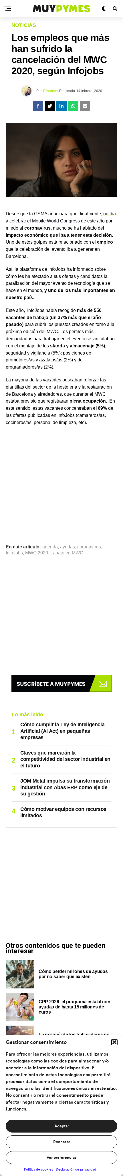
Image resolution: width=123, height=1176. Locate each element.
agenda (50, 547)
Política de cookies (38, 1169)
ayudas (67, 547)
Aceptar (61, 1126)
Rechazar (61, 1142)
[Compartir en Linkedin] (61, 106)
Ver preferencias (61, 1158)
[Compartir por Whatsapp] (73, 106)
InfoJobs (57, 269)
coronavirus (89, 547)
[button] (114, 1042)
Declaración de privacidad (76, 1169)
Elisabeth (50, 91)
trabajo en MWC (66, 553)
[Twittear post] (50, 106)
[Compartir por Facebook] (38, 106)
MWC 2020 (36, 553)
